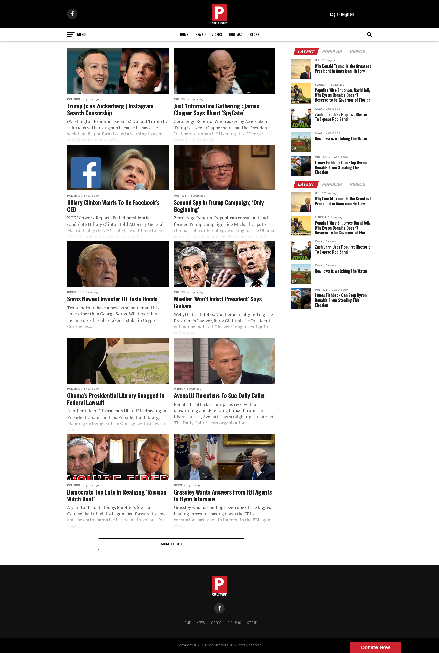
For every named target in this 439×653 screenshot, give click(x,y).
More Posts (171, 544)
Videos (217, 34)
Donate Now (375, 647)
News (199, 34)
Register (347, 14)
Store (254, 34)
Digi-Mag (236, 34)
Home (184, 34)
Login (334, 14)
